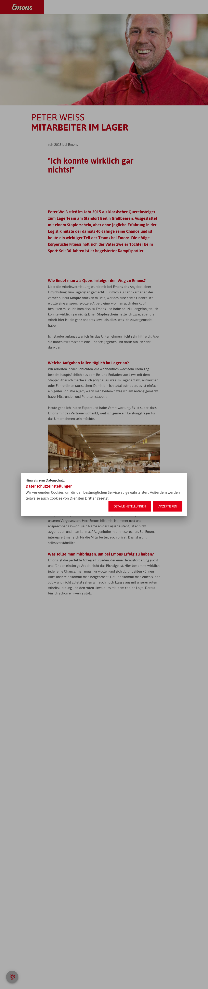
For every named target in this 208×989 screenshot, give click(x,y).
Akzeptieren (167, 506)
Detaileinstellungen (130, 506)
